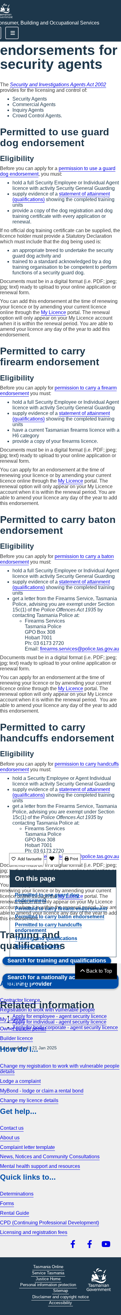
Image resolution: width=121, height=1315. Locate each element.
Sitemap (60, 1290)
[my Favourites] (53, 858)
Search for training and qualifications (56, 960)
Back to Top (98, 971)
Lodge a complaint (20, 1081)
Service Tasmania (48, 1273)
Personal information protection (48, 1284)
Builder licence (16, 1038)
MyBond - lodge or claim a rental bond (41, 1090)
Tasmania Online (48, 1266)
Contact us (12, 1128)
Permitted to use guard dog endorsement (47, 897)
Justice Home (48, 1279)
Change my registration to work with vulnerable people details (59, 1068)
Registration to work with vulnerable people (47, 1009)
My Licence (53, 312)
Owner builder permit (23, 1028)
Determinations (17, 1193)
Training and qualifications (46, 938)
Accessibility (60, 1302)
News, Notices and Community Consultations (50, 1156)
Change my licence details (29, 1100)
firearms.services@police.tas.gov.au (79, 648)
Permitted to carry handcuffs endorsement (48, 927)
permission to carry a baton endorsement (57, 559)
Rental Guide (14, 1213)
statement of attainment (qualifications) (61, 196)
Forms (7, 1203)
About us (10, 1137)
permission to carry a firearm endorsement (58, 390)
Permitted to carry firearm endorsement (61, 908)
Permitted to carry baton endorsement (59, 916)
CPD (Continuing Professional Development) (49, 1222)
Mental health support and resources (40, 1166)
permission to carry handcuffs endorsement (59, 766)
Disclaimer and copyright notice (60, 1297)
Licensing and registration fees (33, 1232)
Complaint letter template (27, 1147)
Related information (38, 946)
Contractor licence (20, 1000)
